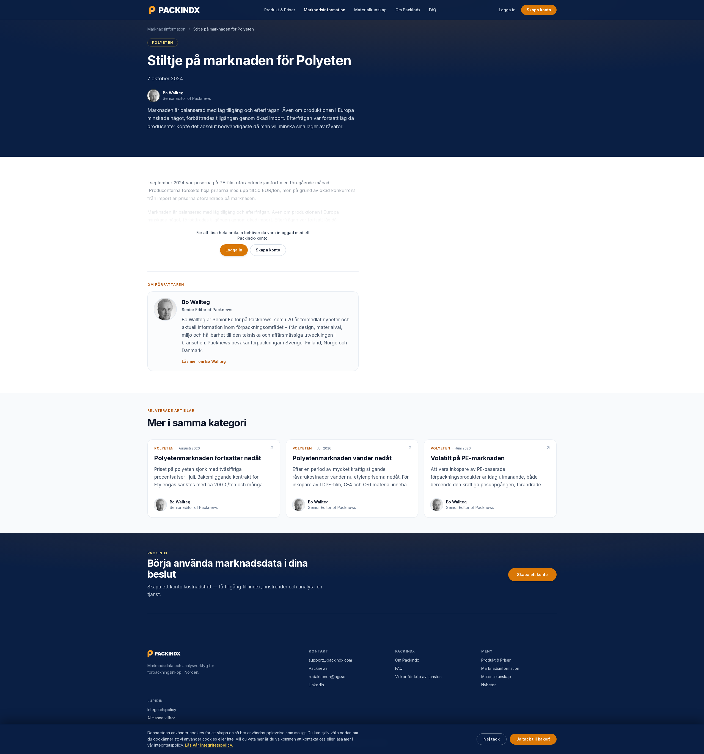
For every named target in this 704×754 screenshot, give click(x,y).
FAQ (432, 9)
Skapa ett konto (532, 574)
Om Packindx (407, 660)
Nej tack (491, 739)
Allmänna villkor (161, 717)
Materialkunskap (370, 9)
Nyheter (488, 684)
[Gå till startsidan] (174, 10)
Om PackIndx (407, 9)
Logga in (507, 9)
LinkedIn (316, 684)
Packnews (318, 668)
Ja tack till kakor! (533, 739)
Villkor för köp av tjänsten (418, 676)
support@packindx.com (330, 660)
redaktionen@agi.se (327, 676)
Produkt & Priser (279, 9)
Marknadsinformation (324, 9)
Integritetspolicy (161, 709)
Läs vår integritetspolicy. (209, 745)
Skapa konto (539, 9)
